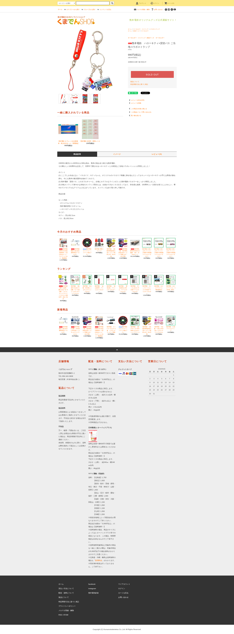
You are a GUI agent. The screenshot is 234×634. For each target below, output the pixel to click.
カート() (170, 3)
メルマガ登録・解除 (143, 9)
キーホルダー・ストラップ (140, 29)
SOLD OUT (152, 74)
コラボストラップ (155, 29)
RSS (60, 615)
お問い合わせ (158, 9)
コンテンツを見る (105, 9)
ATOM (65, 615)
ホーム (60, 9)
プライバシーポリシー (67, 606)
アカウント (142, 3)
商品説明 (77, 154)
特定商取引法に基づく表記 (139, 84)
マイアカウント (124, 584)
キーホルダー (145, 31)
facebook (91, 584)
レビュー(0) (157, 154)
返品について (134, 81)
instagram (92, 588)
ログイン (156, 3)
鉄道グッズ (136, 31)
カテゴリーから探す (73, 9)
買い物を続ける (136, 115)
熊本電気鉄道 (93, 593)
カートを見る (123, 593)
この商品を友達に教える (139, 109)
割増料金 (98, 560)
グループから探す (89, 9)
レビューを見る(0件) (137, 100)
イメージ (117, 154)
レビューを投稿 (136, 103)
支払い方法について (66, 588)
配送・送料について (66, 593)
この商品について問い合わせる (141, 112)
